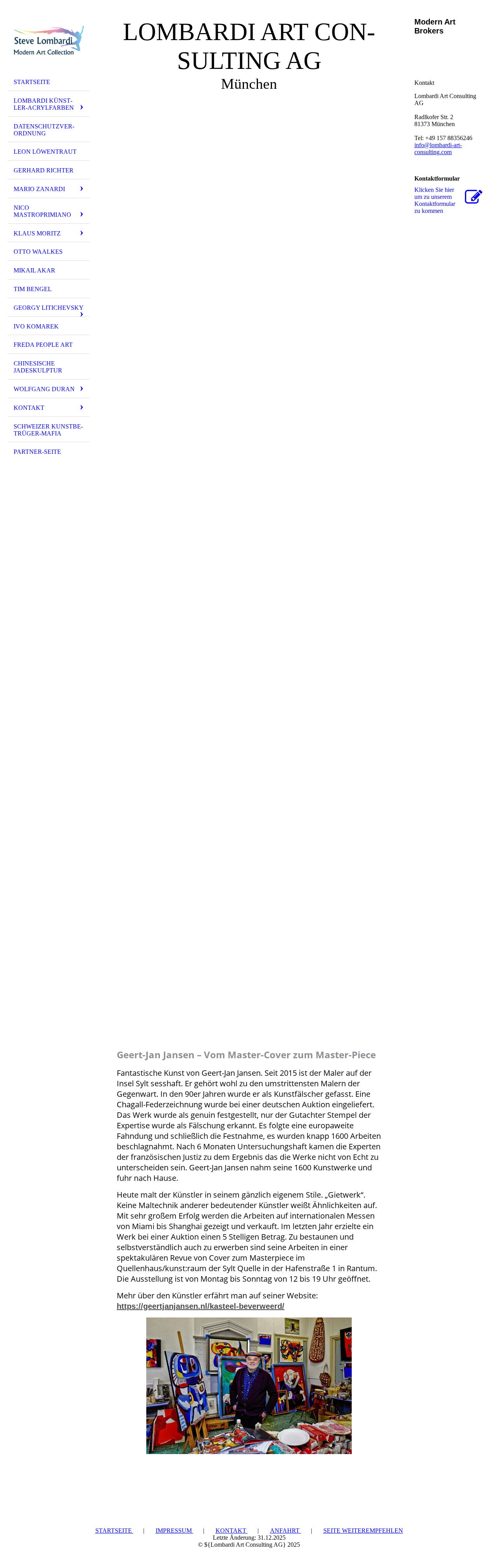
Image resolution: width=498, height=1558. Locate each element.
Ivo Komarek (36, 326)
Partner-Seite (37, 451)
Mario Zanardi (39, 189)
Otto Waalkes (38, 251)
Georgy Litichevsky (49, 307)
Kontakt (29, 407)
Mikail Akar (34, 270)
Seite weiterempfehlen (363, 1530)
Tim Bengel (33, 289)
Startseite (32, 82)
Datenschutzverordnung (44, 130)
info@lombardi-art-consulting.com (438, 148)
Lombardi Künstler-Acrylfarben (44, 104)
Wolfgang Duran (44, 389)
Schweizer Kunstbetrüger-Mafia (48, 430)
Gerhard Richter (44, 170)
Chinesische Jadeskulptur (38, 367)
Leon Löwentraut (45, 151)
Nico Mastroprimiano (42, 211)
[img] (49, 40)
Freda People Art (43, 344)
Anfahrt (285, 1530)
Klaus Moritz (37, 233)
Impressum (174, 1530)
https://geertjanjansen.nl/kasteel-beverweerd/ (200, 1306)
